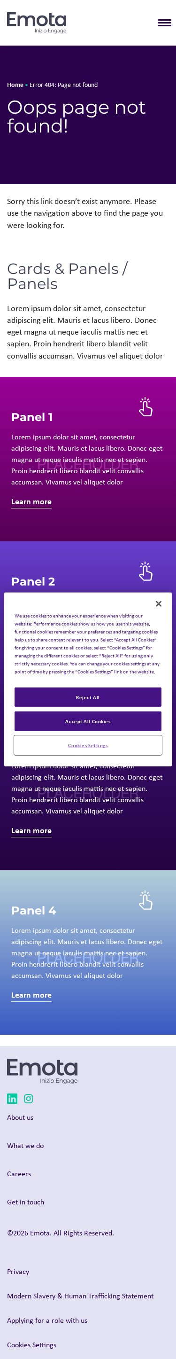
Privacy (18, 1271)
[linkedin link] (12, 1100)
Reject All (88, 696)
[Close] (158, 604)
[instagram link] (28, 1100)
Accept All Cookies (87, 721)
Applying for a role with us (47, 1320)
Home (15, 84)
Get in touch (25, 1202)
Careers (19, 1174)
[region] (87, 679)
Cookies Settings (87, 745)
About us (20, 1117)
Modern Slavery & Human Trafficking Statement (80, 1296)
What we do (25, 1145)
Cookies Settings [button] (31, 1345)
